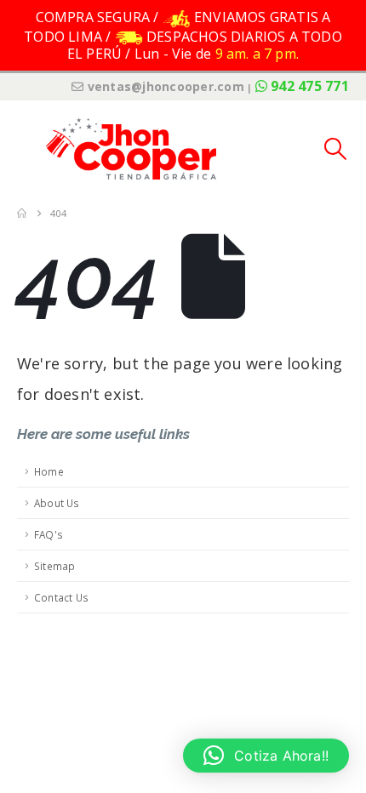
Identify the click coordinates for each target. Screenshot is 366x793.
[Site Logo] (131, 148)
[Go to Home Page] (21, 213)
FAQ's (48, 534)
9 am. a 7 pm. (257, 53)
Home (49, 471)
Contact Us (61, 597)
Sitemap (54, 566)
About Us (57, 503)
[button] (30, 148)
